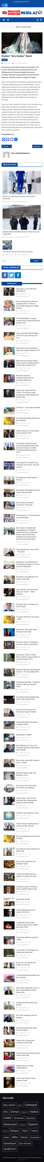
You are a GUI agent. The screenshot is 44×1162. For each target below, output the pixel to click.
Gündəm (24, 1112)
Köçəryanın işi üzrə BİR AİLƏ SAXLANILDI (26, 290)
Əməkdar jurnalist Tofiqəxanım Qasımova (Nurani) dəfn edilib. (27, 643)
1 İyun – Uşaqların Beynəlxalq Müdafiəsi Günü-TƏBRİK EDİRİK (8, 146)
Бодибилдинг (22, 1159)
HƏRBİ (7, 1118)
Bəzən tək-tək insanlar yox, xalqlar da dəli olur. (26, 964)
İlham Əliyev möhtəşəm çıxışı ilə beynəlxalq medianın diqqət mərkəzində (27, 990)
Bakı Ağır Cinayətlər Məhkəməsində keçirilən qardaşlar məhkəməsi (24, 378)
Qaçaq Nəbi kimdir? (23, 899)
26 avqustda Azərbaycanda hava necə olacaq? (28, 419)
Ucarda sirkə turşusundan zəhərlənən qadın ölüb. (25, 1041)
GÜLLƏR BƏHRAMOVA (21, 63)
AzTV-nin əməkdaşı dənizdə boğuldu (26, 1016)
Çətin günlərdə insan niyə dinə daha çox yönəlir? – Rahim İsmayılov (27, 592)
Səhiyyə (14, 1130)
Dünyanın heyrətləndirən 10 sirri (27, 813)
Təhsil (34, 1130)
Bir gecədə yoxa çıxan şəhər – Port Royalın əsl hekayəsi (27, 787)
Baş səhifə (9, 1105)
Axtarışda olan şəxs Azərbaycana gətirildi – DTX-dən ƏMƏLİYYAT (28, 671)
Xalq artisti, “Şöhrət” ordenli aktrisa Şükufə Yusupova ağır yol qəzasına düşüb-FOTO (28, 657)
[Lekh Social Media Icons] (5, 275)
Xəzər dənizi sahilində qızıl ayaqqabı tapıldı (26, 863)
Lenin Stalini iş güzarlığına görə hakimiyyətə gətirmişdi (27, 951)
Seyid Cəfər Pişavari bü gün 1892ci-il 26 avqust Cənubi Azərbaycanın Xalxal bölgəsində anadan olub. (27, 393)
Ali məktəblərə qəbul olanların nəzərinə (26, 479)
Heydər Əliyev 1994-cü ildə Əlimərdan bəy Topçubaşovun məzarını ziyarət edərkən (26, 800)
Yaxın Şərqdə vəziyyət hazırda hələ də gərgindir (18, 252)
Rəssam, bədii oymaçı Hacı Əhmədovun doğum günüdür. (26, 711)
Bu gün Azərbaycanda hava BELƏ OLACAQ (28, 837)
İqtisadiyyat (9, 1143)
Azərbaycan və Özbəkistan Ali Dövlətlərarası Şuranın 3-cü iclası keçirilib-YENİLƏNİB (28, 564)
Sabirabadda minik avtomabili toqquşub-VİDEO (26, 723)
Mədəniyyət (10, 1124)
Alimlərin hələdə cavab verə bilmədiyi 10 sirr (26, 774)
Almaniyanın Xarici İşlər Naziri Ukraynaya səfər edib (26, 631)
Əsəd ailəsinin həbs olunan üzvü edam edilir (28, 850)
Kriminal (19, 1118)
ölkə (15, 1137)
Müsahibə (31, 1118)
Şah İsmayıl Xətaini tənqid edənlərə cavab (25, 1079)
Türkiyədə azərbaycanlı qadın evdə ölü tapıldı (26, 1029)
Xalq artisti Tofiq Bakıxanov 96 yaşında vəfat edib (27, 578)
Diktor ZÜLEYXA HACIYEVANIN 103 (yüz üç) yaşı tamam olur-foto (27, 335)
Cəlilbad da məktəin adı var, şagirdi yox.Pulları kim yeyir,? (26, 875)
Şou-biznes (25, 1143)
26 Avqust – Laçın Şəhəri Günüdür (28, 407)
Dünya (4, 59)
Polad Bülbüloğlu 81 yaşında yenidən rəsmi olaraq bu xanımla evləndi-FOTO (28, 320)
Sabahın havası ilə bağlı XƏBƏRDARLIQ (24, 1067)
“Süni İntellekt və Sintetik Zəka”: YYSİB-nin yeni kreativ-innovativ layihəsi (27, 465)
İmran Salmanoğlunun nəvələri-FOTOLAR (38, 146)
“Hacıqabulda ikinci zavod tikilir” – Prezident (27, 551)
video (6, 1137)
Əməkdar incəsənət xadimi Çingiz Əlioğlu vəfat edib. (28, 1054)
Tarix (25, 1130)
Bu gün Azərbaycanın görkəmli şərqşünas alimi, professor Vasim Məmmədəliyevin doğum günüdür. (27, 304)
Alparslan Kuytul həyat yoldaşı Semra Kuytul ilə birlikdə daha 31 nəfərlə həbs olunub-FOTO (28, 363)
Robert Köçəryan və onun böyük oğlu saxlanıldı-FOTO (27, 432)
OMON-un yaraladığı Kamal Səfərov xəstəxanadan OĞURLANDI (19, 198)
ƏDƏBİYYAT (9, 1149)
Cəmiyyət (31, 1105)
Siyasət (33, 1124)
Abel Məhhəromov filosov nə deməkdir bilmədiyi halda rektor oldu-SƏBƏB (28, 748)
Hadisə (34, 1111)
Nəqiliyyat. (22, 1125)
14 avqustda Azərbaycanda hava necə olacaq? (28, 976)
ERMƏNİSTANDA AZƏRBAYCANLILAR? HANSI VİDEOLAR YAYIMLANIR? (21, 233)
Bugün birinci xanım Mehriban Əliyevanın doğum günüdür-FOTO (28, 349)
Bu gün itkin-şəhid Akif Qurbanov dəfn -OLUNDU (28, 761)
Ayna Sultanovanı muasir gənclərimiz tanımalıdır (25, 504)
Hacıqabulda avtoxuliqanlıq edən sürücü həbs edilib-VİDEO (27, 698)
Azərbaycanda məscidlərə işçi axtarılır (26, 1004)
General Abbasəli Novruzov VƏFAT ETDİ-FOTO (26, 911)
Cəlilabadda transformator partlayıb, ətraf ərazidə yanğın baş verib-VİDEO (27, 925)
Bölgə (19, 1105)
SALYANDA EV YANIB (23, 735)
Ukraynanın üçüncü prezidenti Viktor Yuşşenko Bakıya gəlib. (26, 888)
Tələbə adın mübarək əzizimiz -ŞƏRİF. (27, 938)
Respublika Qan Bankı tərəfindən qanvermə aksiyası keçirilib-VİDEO (27, 684)
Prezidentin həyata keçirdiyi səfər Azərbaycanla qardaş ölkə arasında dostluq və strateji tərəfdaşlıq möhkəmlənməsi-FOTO (27, 447)
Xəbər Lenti (11, 283)
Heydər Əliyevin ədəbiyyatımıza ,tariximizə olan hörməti (27, 825)
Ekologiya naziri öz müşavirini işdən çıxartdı (27, 605)
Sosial (5, 1131)
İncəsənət (35, 1137)
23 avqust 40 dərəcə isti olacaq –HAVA (27, 618)
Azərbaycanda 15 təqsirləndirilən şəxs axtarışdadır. (28, 516)
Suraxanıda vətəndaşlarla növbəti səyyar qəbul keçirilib (28, 491)
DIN (5, 1111)
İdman (24, 1137)
